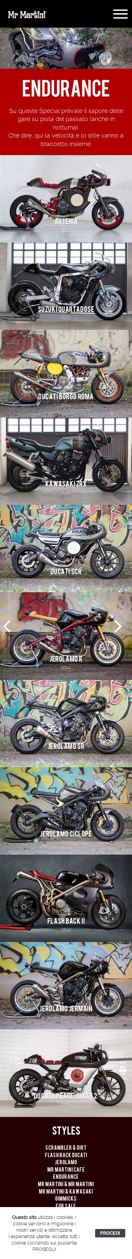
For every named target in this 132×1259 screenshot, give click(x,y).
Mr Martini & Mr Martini (66, 1184)
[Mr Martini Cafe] (6, 631)
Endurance (66, 1177)
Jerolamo (66, 1162)
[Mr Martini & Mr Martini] (118, 631)
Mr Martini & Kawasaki (66, 1192)
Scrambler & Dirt (66, 1148)
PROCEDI (110, 1233)
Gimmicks (66, 1199)
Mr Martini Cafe (66, 1170)
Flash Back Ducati (66, 1155)
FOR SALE (66, 1206)
